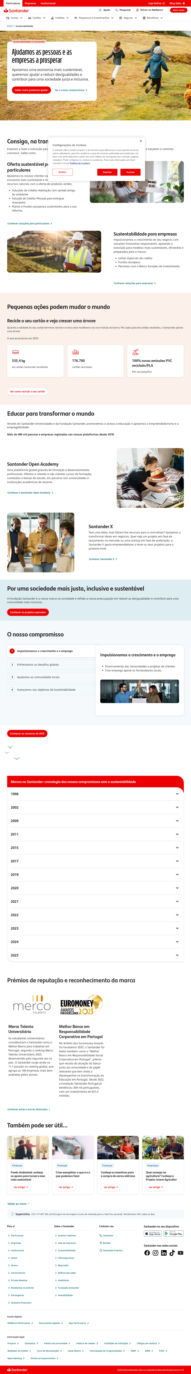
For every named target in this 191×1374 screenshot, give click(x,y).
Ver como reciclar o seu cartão (27, 391)
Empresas (16, 1243)
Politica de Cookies (80, 163)
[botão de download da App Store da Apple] (153, 1233)
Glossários (30, 1343)
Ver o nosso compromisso (69, 90)
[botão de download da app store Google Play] (174, 1233)
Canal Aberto (74, 1350)
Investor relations (67, 1235)
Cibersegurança (66, 1257)
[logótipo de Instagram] (155, 1253)
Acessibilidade (65, 1295)
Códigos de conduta (147, 1343)
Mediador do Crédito (17, 1350)
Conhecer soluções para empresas (133, 283)
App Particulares (77, 1323)
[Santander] (16, 10)
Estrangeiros (17, 1295)
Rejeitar (107, 172)
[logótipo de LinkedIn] (164, 1253)
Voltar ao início (16, 1204)
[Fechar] (141, 141)
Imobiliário (63, 1280)
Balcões (107, 1243)
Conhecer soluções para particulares (28, 223)
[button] (95, 651)
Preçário (11, 1343)
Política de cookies (85, 1343)
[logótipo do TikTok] (172, 1253)
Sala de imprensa (67, 1243)
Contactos (108, 1235)
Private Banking (19, 1280)
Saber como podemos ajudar (31, 90)
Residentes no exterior (22, 1287)
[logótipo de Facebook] (147, 1253)
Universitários (18, 1272)
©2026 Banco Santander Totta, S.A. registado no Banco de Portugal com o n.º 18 (150, 1369)
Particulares (17, 1235)
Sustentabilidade (24, 26)
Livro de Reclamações (48, 1350)
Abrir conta (178, 10)
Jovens (14, 1265)
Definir (62, 172)
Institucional (17, 1250)
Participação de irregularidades (106, 1350)
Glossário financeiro (21, 1302)
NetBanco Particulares (18, 1323)
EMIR (147, 1350)
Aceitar (130, 172)
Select (14, 1257)
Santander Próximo (113, 1250)
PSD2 (161, 1350)
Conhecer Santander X (101, 559)
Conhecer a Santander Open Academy (28, 492)
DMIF (133, 1350)
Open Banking (14, 1358)
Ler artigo (19, 1187)
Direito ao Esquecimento (43, 1358)
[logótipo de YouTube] (180, 1253)
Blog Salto (63, 1265)
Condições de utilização (116, 1343)
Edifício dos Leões (67, 1272)
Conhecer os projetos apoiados (28, 612)
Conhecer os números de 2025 (27, 733)
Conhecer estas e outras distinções (27, 1109)
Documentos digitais (49, 1323)
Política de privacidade (55, 1343)
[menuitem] (13, 3)
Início (10, 25)
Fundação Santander (68, 1287)
